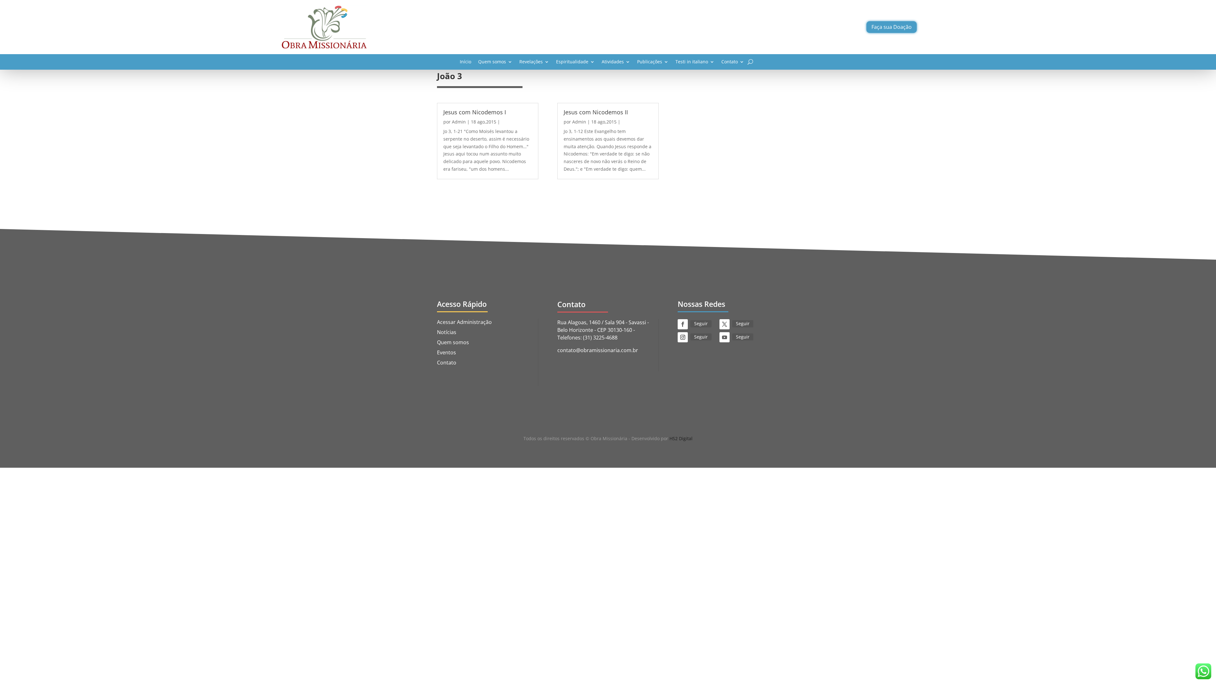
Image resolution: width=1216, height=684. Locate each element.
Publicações (649, 62)
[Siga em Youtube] (724, 337)
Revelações (531, 62)
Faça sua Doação (891, 26)
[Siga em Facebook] (683, 324)
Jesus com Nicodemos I (474, 112)
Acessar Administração (464, 322)
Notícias (446, 332)
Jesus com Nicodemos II (596, 112)
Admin (459, 122)
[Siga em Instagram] (683, 337)
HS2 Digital (681, 438)
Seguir (701, 323)
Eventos (446, 352)
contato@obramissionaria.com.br (597, 350)
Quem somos (492, 62)
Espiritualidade (572, 62)
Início (465, 62)
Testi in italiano (691, 62)
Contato (729, 62)
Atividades (613, 62)
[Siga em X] (724, 324)
